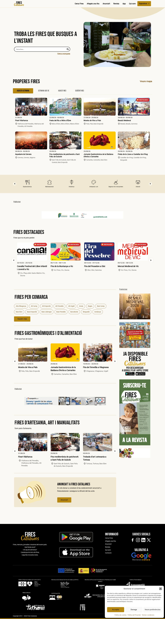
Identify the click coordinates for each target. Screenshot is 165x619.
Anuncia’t (106, 4)
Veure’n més (22, 319)
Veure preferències (152, 609)
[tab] (23, 90)
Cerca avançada (63, 54)
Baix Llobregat (47, 312)
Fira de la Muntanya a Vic (62, 266)
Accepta (115, 609)
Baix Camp (100, 306)
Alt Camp (34, 306)
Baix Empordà (32, 312)
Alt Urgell (71, 306)
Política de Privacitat (134, 615)
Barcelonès (74, 312)
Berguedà (86, 312)
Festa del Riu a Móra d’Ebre (60, 120)
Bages (90, 306)
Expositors (143, 4)
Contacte (108, 553)
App (124, 4)
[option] (27, 184)
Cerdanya (97, 312)
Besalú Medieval (124, 120)
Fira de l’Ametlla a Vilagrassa (96, 367)
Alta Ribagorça (21, 306)
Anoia (81, 306)
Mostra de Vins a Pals (92, 120)
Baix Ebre (19, 312)
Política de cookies (120, 615)
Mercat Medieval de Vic (128, 266)
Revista (116, 4)
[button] (160, 589)
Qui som (132, 4)
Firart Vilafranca (21, 120)
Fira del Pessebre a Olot (94, 266)
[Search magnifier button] (67, 49)
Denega (134, 609)
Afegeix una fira (93, 4)
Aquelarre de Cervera (23, 154)
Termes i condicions (148, 615)
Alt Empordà (46, 306)
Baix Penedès (61, 312)
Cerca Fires (79, 4)
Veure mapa (146, 81)
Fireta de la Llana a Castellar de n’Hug (133, 154)
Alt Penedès (59, 306)
